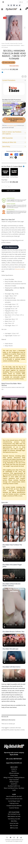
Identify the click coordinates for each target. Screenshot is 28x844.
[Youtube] (11, 5)
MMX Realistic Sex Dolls (14, 816)
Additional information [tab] (8, 720)
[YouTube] (10, 837)
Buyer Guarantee (14, 779)
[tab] (14, 104)
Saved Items (14, 784)
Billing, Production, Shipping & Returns (14, 777)
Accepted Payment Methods (14, 805)
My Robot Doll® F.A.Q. (14, 786)
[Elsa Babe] (14, 89)
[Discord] (14, 5)
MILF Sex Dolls (14, 825)
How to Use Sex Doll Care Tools (14, 798)
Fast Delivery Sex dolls (14, 819)
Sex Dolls (7, 43)
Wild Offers (14, 821)
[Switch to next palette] (3, 2)
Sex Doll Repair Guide (14, 801)
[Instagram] (14, 837)
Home (3, 43)
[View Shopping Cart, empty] (26, 9)
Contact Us (14, 769)
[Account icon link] (20, 9)
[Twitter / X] (8, 5)
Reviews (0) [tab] (5, 716)
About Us (14, 771)
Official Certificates (14, 773)
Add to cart (11, 190)
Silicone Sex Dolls (19, 269)
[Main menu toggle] (2, 9)
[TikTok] (19, 5)
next (24, 28)
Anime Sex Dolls (14, 43)
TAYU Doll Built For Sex (14, 814)
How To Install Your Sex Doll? (14, 796)
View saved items (14, 65)
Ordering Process (14, 803)
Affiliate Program (14, 781)
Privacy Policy (14, 775)
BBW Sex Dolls (14, 828)
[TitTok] (17, 837)
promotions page (11, 125)
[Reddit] (17, 5)
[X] (7, 837)
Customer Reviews (14, 808)
